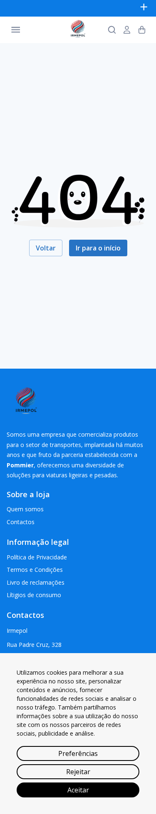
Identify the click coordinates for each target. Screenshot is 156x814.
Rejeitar (78, 771)
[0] (141, 29)
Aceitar (78, 790)
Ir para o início (98, 248)
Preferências (78, 753)
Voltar (46, 248)
